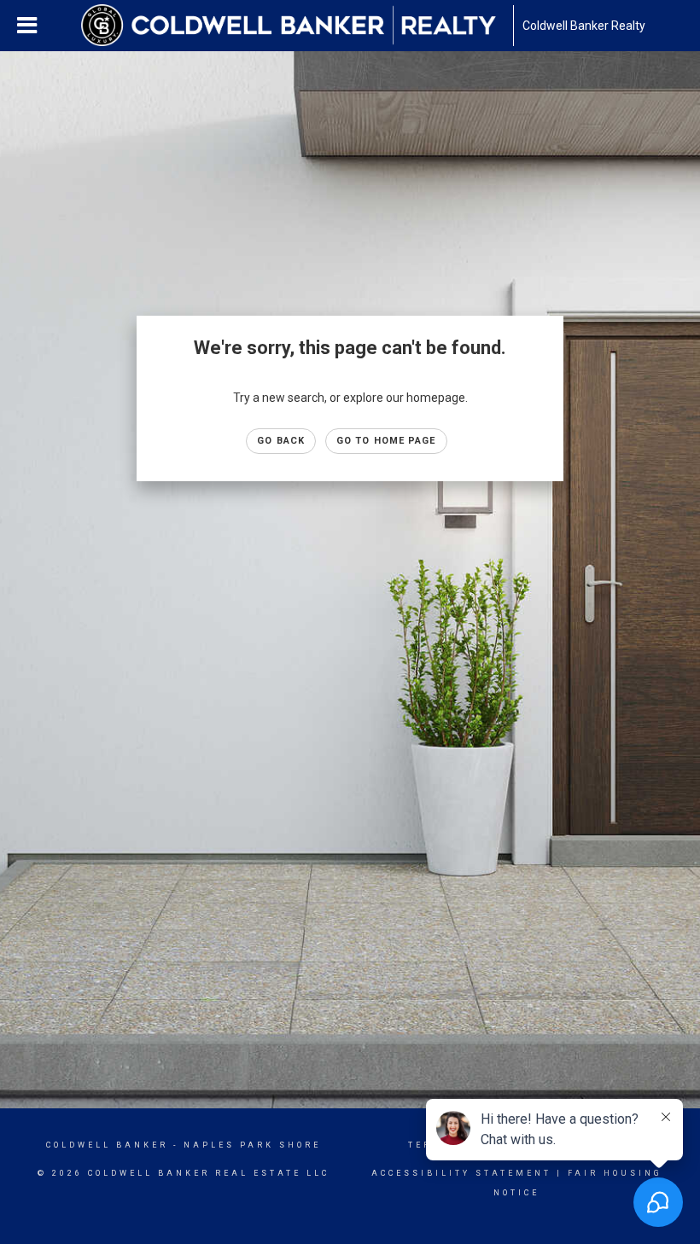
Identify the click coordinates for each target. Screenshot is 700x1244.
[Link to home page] (297, 25)
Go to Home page (386, 440)
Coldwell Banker (107, 1145)
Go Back (281, 440)
